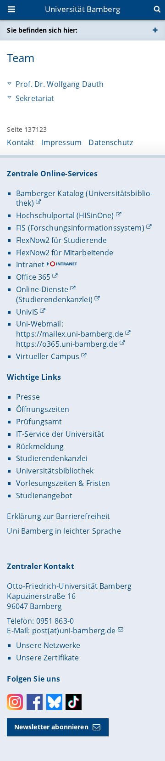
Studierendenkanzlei (52, 458)
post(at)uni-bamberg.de (74, 631)
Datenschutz (110, 142)
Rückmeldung (40, 446)
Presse (28, 397)
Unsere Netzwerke (48, 645)
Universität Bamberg (82, 9)
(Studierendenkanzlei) (54, 299)
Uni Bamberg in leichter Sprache (64, 531)
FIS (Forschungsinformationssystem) (80, 228)
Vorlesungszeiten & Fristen (63, 483)
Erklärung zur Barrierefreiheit (58, 516)
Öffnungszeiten (42, 409)
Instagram (15, 702)
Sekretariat (35, 98)
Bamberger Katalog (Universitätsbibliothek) (84, 198)
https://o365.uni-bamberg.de (67, 344)
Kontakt (20, 142)
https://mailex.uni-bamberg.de (69, 334)
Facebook (35, 702)
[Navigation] (12, 10)
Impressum (62, 142)
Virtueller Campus (47, 356)
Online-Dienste (42, 289)
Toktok (74, 702)
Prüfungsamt (39, 422)
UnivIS (27, 312)
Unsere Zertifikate (47, 658)
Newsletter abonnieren (51, 726)
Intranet (30, 264)
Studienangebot (44, 495)
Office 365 (33, 277)
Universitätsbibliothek (55, 471)
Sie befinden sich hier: (42, 30)
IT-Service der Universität (60, 434)
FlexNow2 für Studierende (61, 240)
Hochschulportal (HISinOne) (65, 215)
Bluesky (54, 702)
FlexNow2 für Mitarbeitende (65, 253)
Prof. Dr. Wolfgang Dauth (60, 84)
